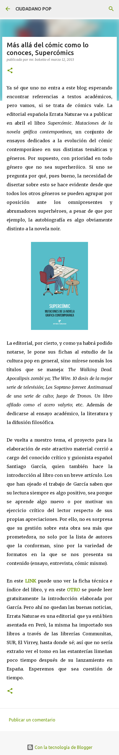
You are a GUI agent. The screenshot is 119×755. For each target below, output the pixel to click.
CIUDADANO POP (33, 8)
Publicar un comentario (32, 719)
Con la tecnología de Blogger (62, 747)
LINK (30, 581)
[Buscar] (111, 8)
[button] (10, 71)
